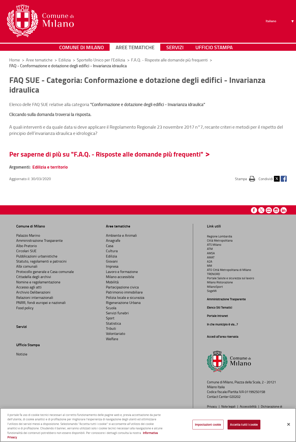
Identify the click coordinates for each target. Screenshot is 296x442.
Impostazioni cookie (208, 424)
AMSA (211, 253)
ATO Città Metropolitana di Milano (229, 270)
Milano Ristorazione (220, 282)
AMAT (211, 257)
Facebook (284, 179)
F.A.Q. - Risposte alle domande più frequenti (170, 60)
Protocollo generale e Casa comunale (45, 271)
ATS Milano (214, 244)
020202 (234, 396)
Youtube (269, 210)
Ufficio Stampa (214, 47)
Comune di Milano (81, 47)
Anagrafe (113, 240)
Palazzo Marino (28, 235)
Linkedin (284, 210)
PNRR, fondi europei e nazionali (41, 302)
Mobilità (112, 282)
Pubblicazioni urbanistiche (36, 256)
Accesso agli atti (29, 287)
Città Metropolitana (220, 240)
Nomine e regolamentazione (38, 282)
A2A (209, 261)
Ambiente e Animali (121, 235)
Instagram (276, 210)
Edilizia (65, 60)
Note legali (228, 406)
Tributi (111, 328)
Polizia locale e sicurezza (125, 297)
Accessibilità (248, 406)
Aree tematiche (135, 47)
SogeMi (212, 291)
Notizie (21, 354)
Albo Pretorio (26, 245)
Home (14, 60)
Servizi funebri (117, 312)
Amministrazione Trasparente (39, 240)
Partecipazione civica (122, 287)
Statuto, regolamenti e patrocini (41, 261)
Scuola (111, 307)
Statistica (113, 323)
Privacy (212, 406)
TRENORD (213, 274)
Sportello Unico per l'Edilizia (101, 60)
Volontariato (115, 333)
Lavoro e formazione (122, 271)
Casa (109, 245)
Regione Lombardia (219, 236)
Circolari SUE (26, 250)
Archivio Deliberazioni (33, 292)
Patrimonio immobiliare (124, 292)
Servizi (175, 47)
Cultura (112, 250)
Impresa (112, 266)
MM (209, 265)
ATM (210, 249)
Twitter (277, 179)
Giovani (112, 261)
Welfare (112, 338)
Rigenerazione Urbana (123, 302)
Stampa (245, 178)
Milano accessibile (120, 276)
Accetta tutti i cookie (244, 424)
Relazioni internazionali (34, 297)
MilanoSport (215, 287)
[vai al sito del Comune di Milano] (40, 21)
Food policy (25, 307)
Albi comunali (26, 266)
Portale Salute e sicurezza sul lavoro (230, 278)
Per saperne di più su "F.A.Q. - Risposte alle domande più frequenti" (106, 154)
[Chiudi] (289, 424)
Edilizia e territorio (50, 167)
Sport (110, 318)
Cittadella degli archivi (33, 276)
